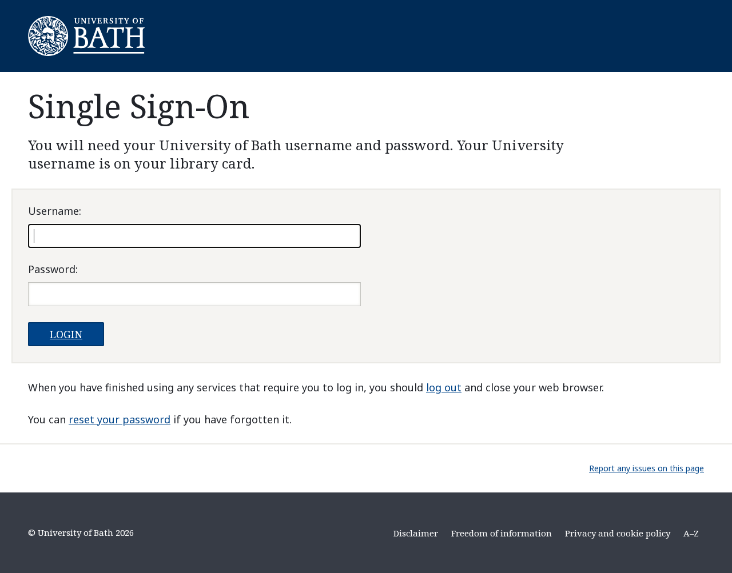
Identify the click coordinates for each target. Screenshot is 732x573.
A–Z (691, 533)
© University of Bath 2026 (81, 532)
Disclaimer (415, 533)
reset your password (119, 419)
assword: (53, 269)
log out (444, 387)
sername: (54, 211)
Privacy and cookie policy (617, 533)
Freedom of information (501, 533)
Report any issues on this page (646, 468)
